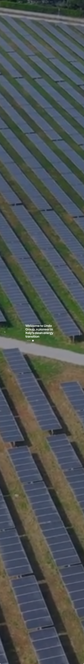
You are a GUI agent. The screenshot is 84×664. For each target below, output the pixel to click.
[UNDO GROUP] (20, 2)
